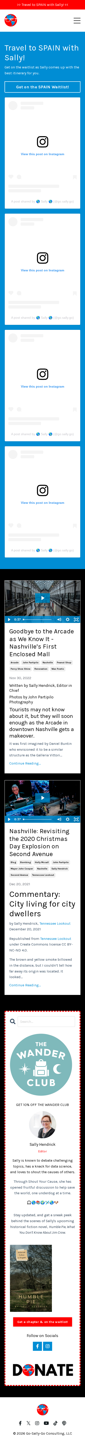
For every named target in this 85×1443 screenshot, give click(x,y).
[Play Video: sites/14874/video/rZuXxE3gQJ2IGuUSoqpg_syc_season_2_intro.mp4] (42, 598)
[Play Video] (9, 619)
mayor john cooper (22, 868)
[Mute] (59, 619)
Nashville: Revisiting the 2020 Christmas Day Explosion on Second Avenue (39, 842)
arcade (15, 662)
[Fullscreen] (76, 619)
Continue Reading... (25, 763)
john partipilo (31, 662)
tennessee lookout (43, 875)
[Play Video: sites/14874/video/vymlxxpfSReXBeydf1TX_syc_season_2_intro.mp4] (42, 798)
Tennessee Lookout (54, 923)
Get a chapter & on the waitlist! (42, 1322)
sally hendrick (59, 868)
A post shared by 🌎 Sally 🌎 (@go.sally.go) (42, 201)
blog (13, 862)
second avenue (19, 875)
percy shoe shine (20, 669)
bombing (25, 862)
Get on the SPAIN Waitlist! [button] (42, 86)
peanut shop (64, 662)
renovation (40, 669)
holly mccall (42, 862)
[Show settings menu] (67, 619)
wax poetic (57, 669)
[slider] (38, 619)
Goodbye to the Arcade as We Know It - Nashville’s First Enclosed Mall (41, 642)
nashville (48, 662)
